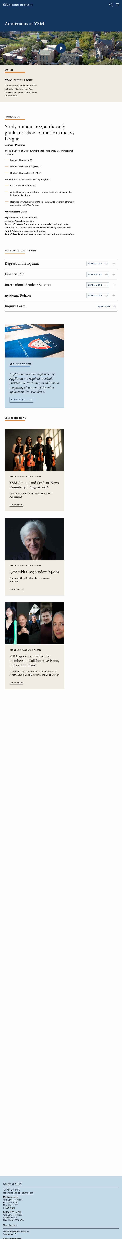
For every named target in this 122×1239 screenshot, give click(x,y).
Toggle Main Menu (117, 5)
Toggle (113, 263)
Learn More (16, 505)
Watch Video (61, 48)
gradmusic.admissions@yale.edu (18, 1193)
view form (104, 306)
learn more (95, 264)
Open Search (111, 4)
